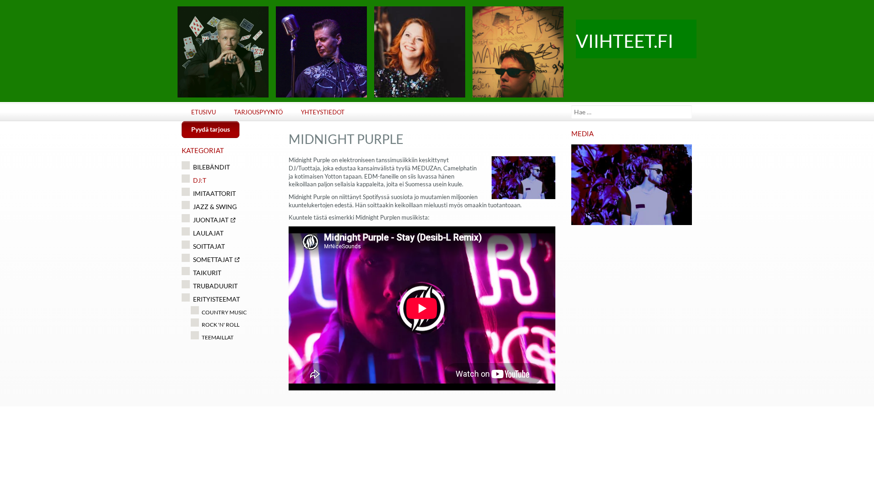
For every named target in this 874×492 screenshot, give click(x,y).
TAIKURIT (207, 273)
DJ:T (199, 180)
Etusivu (203, 112)
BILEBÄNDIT (211, 167)
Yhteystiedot (323, 112)
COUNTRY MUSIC (224, 312)
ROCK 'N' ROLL (220, 324)
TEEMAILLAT (218, 337)
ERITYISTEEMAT (216, 299)
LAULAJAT (208, 233)
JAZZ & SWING (215, 206)
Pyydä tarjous (210, 129)
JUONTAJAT (211, 220)
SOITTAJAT (209, 246)
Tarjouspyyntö (258, 112)
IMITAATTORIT (214, 193)
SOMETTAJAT (213, 259)
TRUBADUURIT (215, 286)
